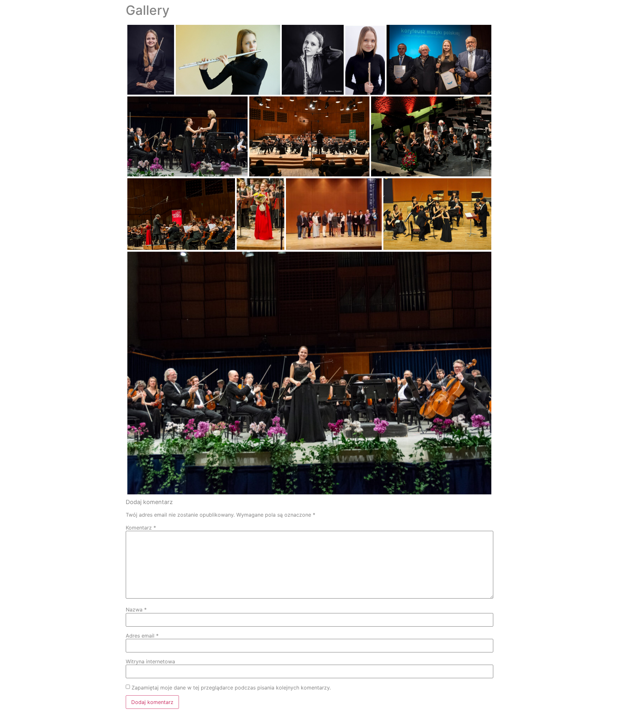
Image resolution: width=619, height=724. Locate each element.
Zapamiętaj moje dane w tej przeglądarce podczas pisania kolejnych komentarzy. (231, 687)
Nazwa (136, 609)
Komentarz (141, 527)
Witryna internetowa (150, 661)
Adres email (142, 635)
